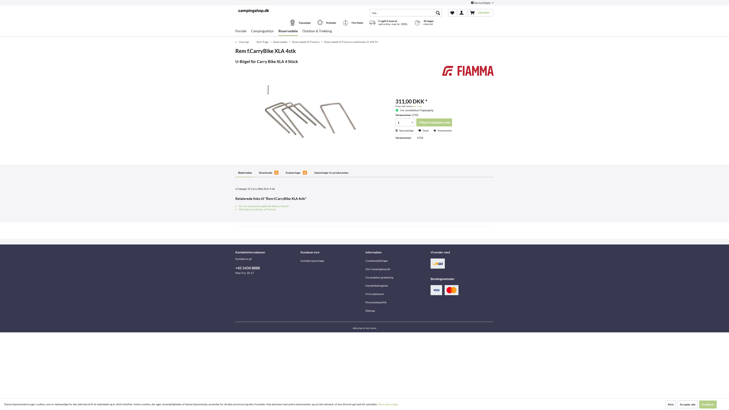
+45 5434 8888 (247, 268)
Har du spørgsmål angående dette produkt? (263, 206)
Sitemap (370, 310)
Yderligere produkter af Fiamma (257, 209)
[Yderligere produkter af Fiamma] (468, 72)
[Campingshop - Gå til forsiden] (267, 11)
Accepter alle (687, 404)
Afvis (671, 404)
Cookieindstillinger (376, 260)
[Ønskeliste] (452, 13)
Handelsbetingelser (376, 285)
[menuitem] (406, 13)
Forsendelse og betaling (379, 277)
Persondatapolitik (376, 302)
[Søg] (438, 13)
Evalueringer (296, 172)
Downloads (268, 172)
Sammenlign (406, 130)
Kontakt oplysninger (312, 260)
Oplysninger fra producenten (331, 172)
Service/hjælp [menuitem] (482, 2)
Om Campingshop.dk (377, 269)
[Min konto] (462, 13)
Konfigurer (707, 404)
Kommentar (444, 130)
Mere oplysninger (388, 404)
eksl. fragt (417, 106)
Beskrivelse (245, 172)
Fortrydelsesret (374, 294)
